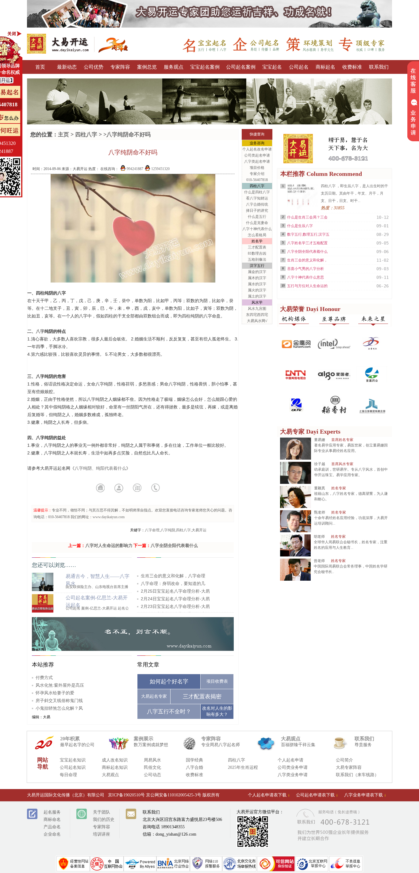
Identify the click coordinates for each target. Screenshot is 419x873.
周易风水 (152, 760)
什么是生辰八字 (300, 226)
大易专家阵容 (349, 767)
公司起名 (299, 67)
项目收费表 (217, 681)
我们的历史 (103, 819)
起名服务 (52, 812)
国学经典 (194, 760)
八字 (40, 331)
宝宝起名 (272, 67)
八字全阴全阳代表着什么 (174, 545)
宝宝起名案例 (205, 67)
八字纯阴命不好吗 (128, 134)
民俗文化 (152, 767)
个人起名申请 (290, 760)
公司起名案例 (241, 67)
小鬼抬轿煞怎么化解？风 (59, 708)
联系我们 (379, 67)
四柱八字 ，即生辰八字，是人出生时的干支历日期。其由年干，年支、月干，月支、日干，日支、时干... (354, 193)
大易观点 (110, 774)
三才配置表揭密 (202, 696)
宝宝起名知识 (73, 760)
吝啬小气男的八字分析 (305, 269)
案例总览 (147, 67)
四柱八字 (86, 134)
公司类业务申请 (293, 767)
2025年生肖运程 (243, 767)
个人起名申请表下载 (269, 795)
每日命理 (68, 774)
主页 (63, 134)
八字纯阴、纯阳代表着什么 (100, 468)
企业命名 (52, 834)
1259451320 (160, 169)
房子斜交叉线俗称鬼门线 (59, 700)
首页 (40, 67)
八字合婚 (194, 767)
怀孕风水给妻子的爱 (55, 692)
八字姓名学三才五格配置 (307, 243)
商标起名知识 (115, 767)
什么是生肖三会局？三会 (307, 217)
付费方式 (44, 677)
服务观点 (173, 67)
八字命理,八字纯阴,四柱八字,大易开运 (175, 530)
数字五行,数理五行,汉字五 (308, 234)
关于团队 (101, 812)
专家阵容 (120, 67)
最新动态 (67, 67)
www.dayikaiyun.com (109, 517)
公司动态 (152, 774)
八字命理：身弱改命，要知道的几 (173, 583)
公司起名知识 (73, 767)
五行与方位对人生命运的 (307, 286)
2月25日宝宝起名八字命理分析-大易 (175, 591)
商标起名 (325, 67)
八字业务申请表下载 (365, 795)
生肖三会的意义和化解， (307, 260)
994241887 (134, 169)
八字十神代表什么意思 (305, 277)
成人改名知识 (115, 760)
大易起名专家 (154, 696)
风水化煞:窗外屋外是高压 (60, 685)
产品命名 (52, 827)
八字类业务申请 (293, 774)
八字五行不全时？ (169, 711)
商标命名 (52, 819)
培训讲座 (101, 834)
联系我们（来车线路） (357, 774)
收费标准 (352, 67)
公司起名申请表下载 (317, 795)
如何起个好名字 (169, 681)
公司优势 (93, 67)
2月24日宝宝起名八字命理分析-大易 (175, 598)
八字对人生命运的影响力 (109, 545)
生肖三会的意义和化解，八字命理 (173, 575)
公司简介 (344, 760)
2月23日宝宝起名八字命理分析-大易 (175, 606)
